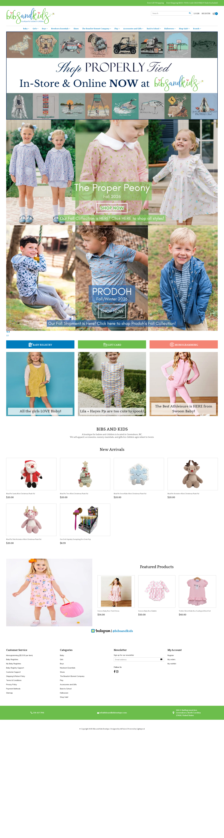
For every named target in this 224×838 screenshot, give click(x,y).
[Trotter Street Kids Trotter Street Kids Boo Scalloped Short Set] (197, 591)
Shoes (76, 29)
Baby (25, 29)
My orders (171, 659)
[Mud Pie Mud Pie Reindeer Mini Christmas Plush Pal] (192, 474)
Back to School (153, 29)
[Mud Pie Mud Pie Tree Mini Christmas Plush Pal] (85, 474)
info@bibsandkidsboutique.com (113, 713)
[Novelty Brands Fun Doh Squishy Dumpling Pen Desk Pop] (85, 520)
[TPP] (112, 84)
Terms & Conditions (13, 680)
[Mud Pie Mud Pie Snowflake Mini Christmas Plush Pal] (139, 474)
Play (116, 29)
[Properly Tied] (112, 287)
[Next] (9, 332)
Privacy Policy (11, 684)
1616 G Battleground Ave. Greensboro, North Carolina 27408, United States (188, 712)
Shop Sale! (183, 29)
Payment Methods (13, 689)
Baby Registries (12, 659)
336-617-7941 (38, 713)
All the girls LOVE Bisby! (40, 411)
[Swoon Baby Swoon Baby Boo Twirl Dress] (116, 591)
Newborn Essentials (60, 29)
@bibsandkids (123, 631)
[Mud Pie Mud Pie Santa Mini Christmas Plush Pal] (31, 474)
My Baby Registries (13, 664)
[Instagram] (117, 671)
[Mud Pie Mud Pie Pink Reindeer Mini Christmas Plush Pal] (31, 520)
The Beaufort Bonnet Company (96, 29)
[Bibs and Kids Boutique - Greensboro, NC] (30, 16)
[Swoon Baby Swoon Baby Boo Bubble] (157, 591)
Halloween (169, 29)
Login (196, 13)
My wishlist (172, 664)
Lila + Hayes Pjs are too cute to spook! (112, 411)
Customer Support (13, 672)
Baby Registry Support (15, 668)
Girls (35, 29)
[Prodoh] (112, 190)
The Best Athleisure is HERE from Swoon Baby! (183, 408)
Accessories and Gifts (132, 29)
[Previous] (7, 332)
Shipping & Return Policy (15, 676)
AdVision (123, 729)
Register (206, 13)
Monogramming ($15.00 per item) (19, 655)
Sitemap (9, 693)
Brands (196, 29)
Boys (44, 29)
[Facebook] (114, 671)
